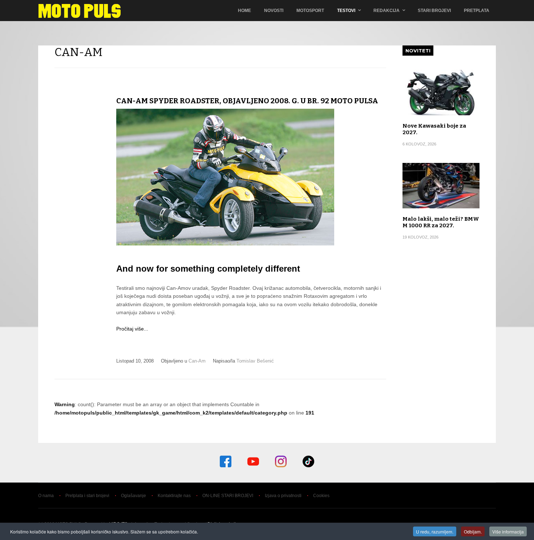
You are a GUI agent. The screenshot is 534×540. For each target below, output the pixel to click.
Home (244, 10)
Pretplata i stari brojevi (87, 495)
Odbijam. (473, 531)
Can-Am (197, 361)
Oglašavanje (133, 495)
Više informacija (508, 531)
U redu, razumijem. (434, 531)
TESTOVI (346, 10)
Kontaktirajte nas (174, 495)
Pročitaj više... (132, 329)
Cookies (321, 495)
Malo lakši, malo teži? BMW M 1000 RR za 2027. (440, 222)
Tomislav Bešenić (255, 361)
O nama (46, 495)
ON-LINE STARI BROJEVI (227, 495)
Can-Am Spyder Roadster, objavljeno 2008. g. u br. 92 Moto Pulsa (247, 100)
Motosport (310, 10)
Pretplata (476, 10)
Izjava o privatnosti (283, 495)
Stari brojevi (434, 10)
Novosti (273, 10)
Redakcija (386, 10)
